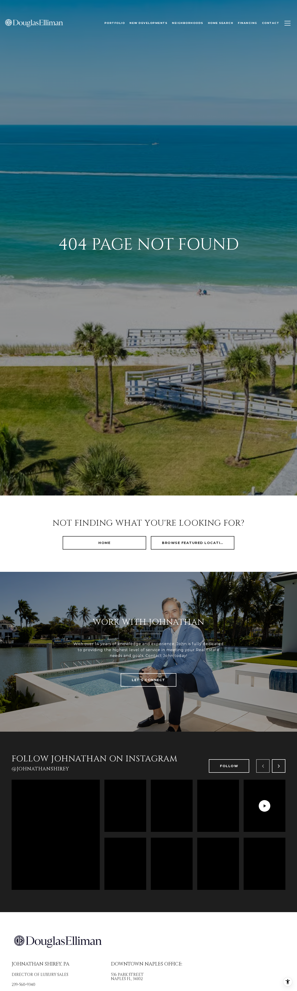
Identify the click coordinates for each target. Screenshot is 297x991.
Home (104, 543)
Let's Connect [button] (148, 680)
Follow (229, 766)
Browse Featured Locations (195, 543)
